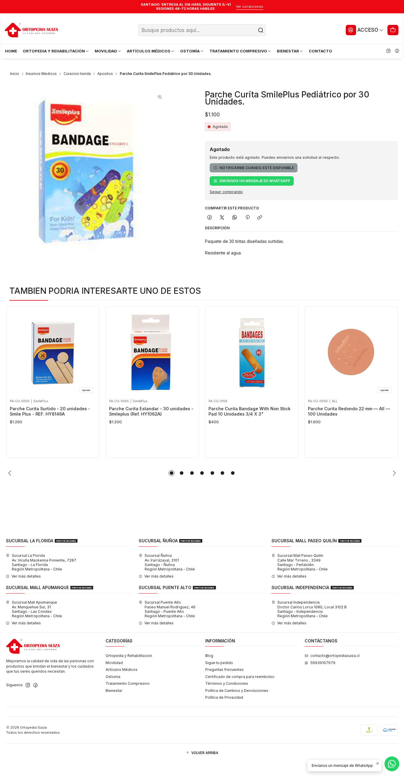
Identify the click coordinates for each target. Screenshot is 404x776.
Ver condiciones (249, 6)
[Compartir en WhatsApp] (234, 217)
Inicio (14, 74)
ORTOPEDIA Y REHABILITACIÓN (54, 51)
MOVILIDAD (106, 51)
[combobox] (202, 30)
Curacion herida (77, 74)
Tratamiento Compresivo (128, 683)
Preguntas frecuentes (224, 669)
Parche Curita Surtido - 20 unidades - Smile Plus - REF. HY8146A (50, 411)
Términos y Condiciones (226, 683)
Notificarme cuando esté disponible (256, 168)
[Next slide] (393, 473)
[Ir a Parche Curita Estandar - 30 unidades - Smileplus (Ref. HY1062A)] (152, 353)
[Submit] (261, 30)
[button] (171, 473)
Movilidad (114, 662)
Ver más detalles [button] (26, 576)
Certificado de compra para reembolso (239, 676)
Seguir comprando (226, 192)
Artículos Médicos (122, 669)
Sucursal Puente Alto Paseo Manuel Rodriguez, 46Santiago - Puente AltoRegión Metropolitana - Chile (170, 609)
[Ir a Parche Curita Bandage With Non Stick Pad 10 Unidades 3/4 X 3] (252, 353)
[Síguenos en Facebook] (397, 51)
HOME (11, 51)
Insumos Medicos (41, 74)
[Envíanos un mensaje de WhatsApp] (391, 763)
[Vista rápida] (16, 351)
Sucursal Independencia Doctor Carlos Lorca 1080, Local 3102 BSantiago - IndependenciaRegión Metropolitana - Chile (312, 609)
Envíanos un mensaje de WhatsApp (254, 181)
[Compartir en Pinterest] (247, 217)
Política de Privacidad (224, 697)
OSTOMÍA (190, 51)
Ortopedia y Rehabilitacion (129, 655)
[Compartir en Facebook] (209, 217)
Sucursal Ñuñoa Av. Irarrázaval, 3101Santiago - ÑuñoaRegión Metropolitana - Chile (170, 562)
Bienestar (114, 690)
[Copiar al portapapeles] (260, 217)
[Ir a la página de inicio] (31, 30)
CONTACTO (320, 51)
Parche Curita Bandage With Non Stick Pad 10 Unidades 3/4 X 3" (249, 411)
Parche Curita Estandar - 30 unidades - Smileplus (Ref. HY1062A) (151, 411)
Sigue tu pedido (219, 662)
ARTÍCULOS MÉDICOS (148, 51)
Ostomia (113, 676)
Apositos (105, 74)
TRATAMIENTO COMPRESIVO (238, 51)
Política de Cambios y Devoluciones (236, 690)
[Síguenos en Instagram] (388, 51)
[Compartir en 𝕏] (222, 217)
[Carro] (393, 30)
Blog (209, 655)
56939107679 (322, 662)
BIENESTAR (288, 51)
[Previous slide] (10, 473)
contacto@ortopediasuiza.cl (335, 655)
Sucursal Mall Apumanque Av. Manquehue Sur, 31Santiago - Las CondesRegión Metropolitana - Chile (37, 609)
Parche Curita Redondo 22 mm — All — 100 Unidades (349, 411)
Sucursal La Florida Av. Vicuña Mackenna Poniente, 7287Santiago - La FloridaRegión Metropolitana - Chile (44, 562)
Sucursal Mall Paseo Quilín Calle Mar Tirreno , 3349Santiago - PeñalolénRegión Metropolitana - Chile (302, 562)
